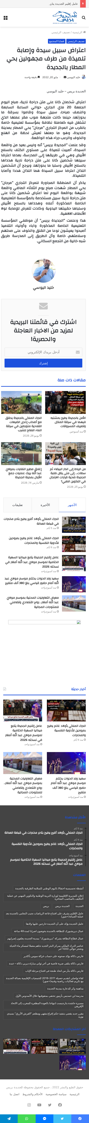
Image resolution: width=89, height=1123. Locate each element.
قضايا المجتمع (56, 41)
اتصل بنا (14, 1094)
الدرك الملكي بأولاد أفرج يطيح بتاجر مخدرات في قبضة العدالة (31, 521)
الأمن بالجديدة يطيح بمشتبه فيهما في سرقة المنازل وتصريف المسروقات (68, 422)
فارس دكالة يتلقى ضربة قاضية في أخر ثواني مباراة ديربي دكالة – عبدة (46, 963)
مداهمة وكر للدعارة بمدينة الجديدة (65, 988)
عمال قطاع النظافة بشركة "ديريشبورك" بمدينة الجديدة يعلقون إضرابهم (45, 938)
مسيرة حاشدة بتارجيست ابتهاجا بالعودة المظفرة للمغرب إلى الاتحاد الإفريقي (47, 1005)
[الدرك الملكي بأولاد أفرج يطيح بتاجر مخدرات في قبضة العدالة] (74, 525)
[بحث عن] (83, 19)
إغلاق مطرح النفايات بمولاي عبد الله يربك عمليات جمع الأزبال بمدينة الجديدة (24, 473)
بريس (46, 906)
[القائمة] (5, 19)
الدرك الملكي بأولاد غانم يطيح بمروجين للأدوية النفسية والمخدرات (34, 540)
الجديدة (79, 906)
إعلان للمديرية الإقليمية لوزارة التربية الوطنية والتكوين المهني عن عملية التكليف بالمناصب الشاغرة (45, 897)
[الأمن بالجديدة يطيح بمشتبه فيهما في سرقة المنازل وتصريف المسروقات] (65, 402)
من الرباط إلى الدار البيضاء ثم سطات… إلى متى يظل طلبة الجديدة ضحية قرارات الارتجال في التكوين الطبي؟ (67, 475)
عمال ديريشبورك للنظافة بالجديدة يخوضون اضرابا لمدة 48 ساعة (48, 931)
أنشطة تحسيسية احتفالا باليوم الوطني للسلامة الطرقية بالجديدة (49, 888)
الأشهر (72, 505)
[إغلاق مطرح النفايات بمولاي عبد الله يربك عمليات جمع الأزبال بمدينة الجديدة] (21, 453)
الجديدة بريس (62, 906)
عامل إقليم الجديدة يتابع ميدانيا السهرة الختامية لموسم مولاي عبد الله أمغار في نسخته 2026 (32, 562)
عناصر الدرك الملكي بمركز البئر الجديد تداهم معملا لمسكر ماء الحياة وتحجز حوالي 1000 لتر (46, 947)
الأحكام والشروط (32, 1094)
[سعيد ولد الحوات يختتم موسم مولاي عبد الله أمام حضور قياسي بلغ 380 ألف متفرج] (74, 584)
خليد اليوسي (73, 77)
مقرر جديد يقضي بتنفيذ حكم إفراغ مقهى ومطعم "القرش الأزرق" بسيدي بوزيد (45, 1015)
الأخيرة (45, 505)
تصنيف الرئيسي (60, 32)
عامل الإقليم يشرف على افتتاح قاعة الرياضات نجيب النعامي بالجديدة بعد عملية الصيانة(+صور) (44, 915)
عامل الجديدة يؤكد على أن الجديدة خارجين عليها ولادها (54, 923)
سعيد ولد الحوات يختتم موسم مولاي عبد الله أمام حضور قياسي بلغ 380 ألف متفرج (32, 581)
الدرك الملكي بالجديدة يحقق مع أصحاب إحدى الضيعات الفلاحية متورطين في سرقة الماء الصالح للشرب (23, 424)
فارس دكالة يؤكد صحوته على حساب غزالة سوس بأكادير (53, 956)
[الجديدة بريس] (64, 17)
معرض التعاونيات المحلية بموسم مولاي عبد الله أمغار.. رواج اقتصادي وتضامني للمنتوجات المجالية (33, 602)
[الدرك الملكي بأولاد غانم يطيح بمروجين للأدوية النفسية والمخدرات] (74, 544)
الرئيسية (77, 32)
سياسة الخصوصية (56, 1094)
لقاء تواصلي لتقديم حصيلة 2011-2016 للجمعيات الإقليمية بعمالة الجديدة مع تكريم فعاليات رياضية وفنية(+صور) (44, 979)
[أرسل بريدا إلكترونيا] (65, 77)
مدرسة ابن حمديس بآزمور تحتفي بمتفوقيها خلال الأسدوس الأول (49, 995)
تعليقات (17, 505)
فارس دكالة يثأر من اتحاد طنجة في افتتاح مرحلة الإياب (54, 970)
